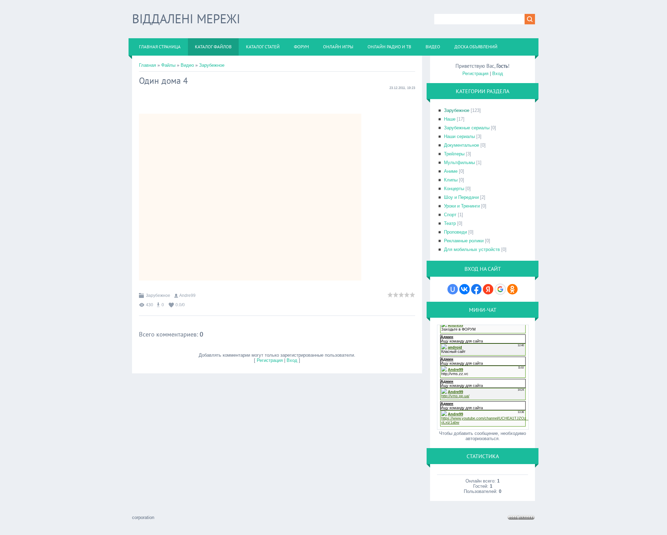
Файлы (168, 65)
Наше (449, 119)
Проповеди (455, 232)
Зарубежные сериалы (466, 127)
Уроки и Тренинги (462, 206)
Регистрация (270, 360)
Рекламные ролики (464, 240)
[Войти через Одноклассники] (512, 289)
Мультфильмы (459, 162)
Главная (147, 65)
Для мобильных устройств (472, 249)
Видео (187, 65)
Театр (450, 223)
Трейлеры (454, 153)
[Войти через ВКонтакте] (464, 289)
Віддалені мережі (186, 18)
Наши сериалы (459, 136)
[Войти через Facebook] (476, 289)
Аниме (451, 171)
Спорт (450, 214)
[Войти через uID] (452, 289)
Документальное (461, 145)
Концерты (454, 188)
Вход (292, 360)
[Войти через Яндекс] (488, 289)
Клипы (451, 180)
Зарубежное (211, 65)
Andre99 (187, 295)
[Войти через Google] (500, 289)
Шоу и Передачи (461, 197)
